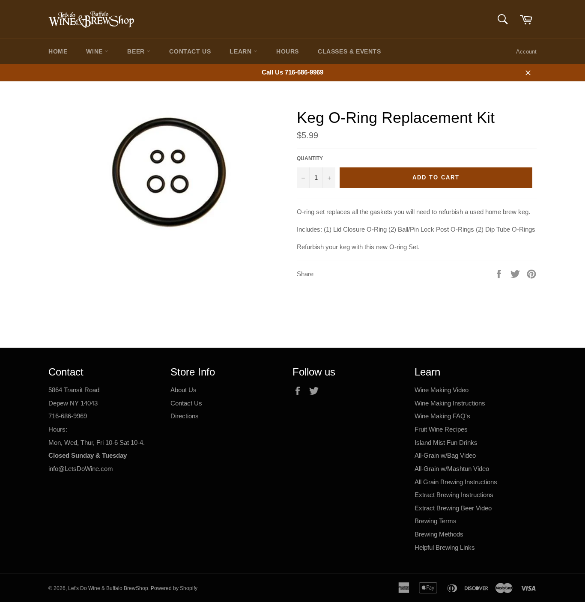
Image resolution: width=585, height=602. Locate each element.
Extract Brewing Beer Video (453, 508)
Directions (184, 416)
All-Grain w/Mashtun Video (452, 468)
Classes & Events (349, 51)
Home (57, 51)
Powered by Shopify (174, 588)
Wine (95, 51)
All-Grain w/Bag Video (445, 455)
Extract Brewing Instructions (454, 494)
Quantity (310, 158)
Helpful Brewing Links (445, 547)
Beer (136, 51)
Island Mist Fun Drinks (446, 442)
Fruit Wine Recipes (441, 429)
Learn (242, 51)
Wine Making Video (442, 389)
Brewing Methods (439, 534)
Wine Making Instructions (450, 403)
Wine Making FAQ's (442, 416)
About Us (183, 389)
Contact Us (190, 51)
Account (526, 51)
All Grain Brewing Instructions (456, 482)
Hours (287, 51)
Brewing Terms (436, 521)
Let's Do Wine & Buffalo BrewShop (108, 588)
